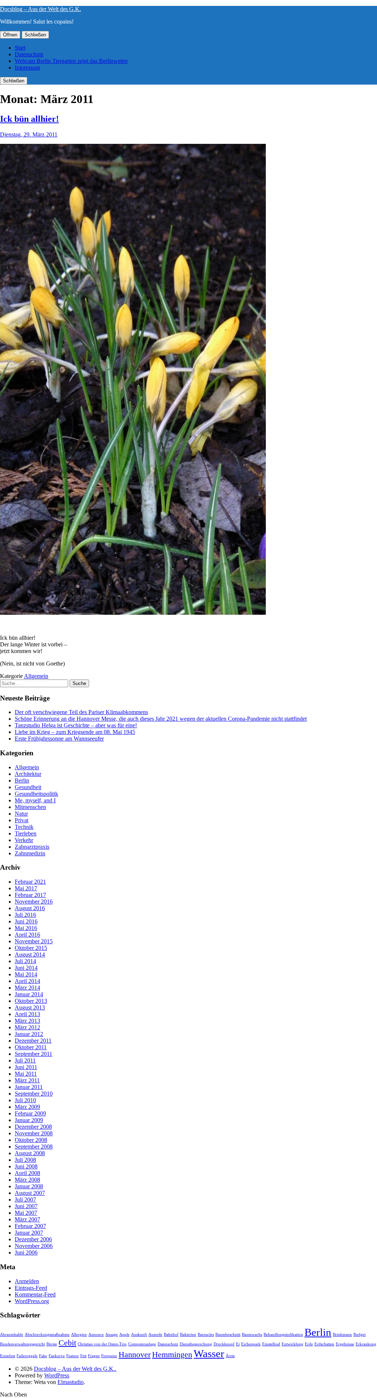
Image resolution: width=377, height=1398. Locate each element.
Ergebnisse (345, 1344)
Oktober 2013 (31, 1001)
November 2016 (34, 901)
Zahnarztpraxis (32, 847)
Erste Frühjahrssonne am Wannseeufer (59, 738)
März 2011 (27, 1080)
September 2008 (34, 1146)
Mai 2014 (26, 974)
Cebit (67, 1342)
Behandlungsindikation (283, 1335)
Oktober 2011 (31, 1047)
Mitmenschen (30, 807)
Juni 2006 (26, 1252)
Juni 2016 (26, 921)
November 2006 (34, 1246)
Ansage (111, 1335)
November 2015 (34, 941)
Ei (238, 1344)
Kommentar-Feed (35, 1294)
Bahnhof (171, 1335)
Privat (21, 820)
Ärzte (230, 1356)
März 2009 (27, 1107)
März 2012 (27, 1027)
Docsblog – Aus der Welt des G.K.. (75, 1369)
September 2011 (33, 1054)
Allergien (79, 1335)
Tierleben (25, 833)
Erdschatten (324, 1344)
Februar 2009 (30, 1113)
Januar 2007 (29, 1233)
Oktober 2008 (31, 1140)
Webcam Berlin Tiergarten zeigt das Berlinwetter (71, 61)
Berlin (22, 780)
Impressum (27, 67)
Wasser (209, 1353)
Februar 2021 (30, 882)
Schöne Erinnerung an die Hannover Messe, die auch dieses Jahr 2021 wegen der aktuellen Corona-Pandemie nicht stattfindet (161, 719)
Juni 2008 (26, 1166)
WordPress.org (32, 1301)
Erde (309, 1344)
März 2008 (27, 1180)
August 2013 (30, 1007)
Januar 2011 (29, 1087)
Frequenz (109, 1356)
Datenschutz (29, 54)
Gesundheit (28, 787)
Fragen (94, 1356)
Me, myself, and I (35, 800)
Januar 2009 (29, 1120)
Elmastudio (70, 1382)
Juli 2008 (25, 1160)
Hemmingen (172, 1354)
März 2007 (27, 1219)
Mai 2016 (26, 928)
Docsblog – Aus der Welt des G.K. (40, 9)
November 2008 (34, 1133)
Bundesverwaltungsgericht (22, 1344)
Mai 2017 (26, 888)
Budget (359, 1335)
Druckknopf (224, 1344)
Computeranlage (142, 1344)
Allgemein (36, 676)
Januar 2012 (29, 1034)
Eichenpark (251, 1344)
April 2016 (27, 935)
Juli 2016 (25, 915)
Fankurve (57, 1356)
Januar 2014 (29, 994)
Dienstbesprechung (196, 1344)
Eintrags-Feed (31, 1288)
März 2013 (27, 1021)
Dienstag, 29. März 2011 (28, 134)
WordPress (56, 1375)
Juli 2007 (25, 1199)
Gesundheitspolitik (36, 794)
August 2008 (30, 1153)
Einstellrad (271, 1344)
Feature (72, 1356)
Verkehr (24, 840)
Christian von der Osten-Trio (102, 1344)
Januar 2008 (29, 1186)
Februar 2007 (30, 1226)
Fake (43, 1356)
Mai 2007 (26, 1213)
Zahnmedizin (30, 853)
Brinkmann (342, 1335)
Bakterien (188, 1335)
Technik (24, 827)
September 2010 (34, 1093)
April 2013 (27, 1014)
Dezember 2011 (33, 1040)
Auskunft (139, 1335)
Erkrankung (366, 1344)
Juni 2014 (26, 968)
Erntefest (7, 1356)
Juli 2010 (25, 1100)
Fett (83, 1356)
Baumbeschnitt (227, 1335)
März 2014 (27, 987)
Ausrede (155, 1335)
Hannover (135, 1354)
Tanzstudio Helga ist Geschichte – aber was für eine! (76, 725)
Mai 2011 (26, 1074)
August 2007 (30, 1193)
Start (20, 48)
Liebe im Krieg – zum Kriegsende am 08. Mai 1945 (75, 732)
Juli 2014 (25, 961)
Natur (21, 813)
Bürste (51, 1344)
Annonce (96, 1335)
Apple (124, 1335)
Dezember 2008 (33, 1127)
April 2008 (27, 1173)
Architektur (28, 774)
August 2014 (30, 954)
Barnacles (206, 1335)
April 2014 (27, 981)
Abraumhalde (11, 1335)
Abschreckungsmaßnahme (47, 1335)
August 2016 (30, 908)
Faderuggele (27, 1356)
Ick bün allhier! (29, 119)
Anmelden (27, 1281)
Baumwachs (252, 1335)
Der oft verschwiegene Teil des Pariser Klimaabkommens (81, 712)
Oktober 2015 (31, 948)
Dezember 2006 (33, 1239)
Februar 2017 (30, 895)
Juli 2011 (25, 1060)
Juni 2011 (26, 1067)
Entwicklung (292, 1344)
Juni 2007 (26, 1206)
